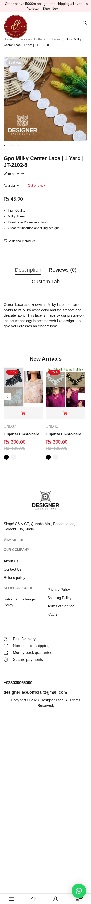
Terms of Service (60, 606)
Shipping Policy (59, 598)
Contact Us (13, 569)
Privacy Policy (58, 589)
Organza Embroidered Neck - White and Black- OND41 (65, 434)
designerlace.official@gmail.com (35, 692)
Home (8, 39)
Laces (56, 39)
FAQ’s (52, 614)
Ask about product (22, 241)
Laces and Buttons (32, 39)
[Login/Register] (55, 899)
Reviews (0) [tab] (62, 270)
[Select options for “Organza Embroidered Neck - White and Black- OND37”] (23, 413)
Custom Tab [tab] (46, 281)
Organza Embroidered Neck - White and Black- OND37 (23, 434)
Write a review (14, 174)
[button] (79, 891)
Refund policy (14, 577)
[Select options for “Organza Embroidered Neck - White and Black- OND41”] (65, 413)
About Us (11, 561)
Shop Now (50, 8)
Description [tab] (28, 270)
